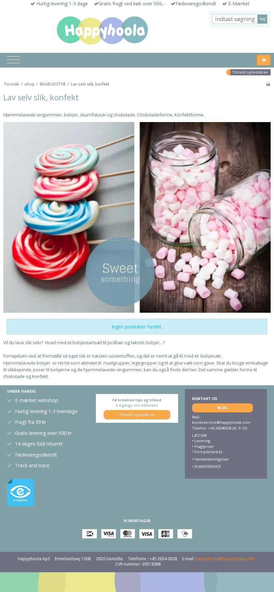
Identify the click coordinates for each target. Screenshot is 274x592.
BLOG (222, 407)
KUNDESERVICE (207, 466)
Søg (262, 18)
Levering (202, 440)
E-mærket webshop (36, 400)
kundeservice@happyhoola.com (221, 422)
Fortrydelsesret (208, 451)
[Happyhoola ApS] (102, 30)
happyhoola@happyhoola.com (225, 559)
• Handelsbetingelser (210, 459)
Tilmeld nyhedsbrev (250, 72)
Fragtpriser (204, 446)
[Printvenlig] (268, 84)
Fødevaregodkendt (36, 455)
